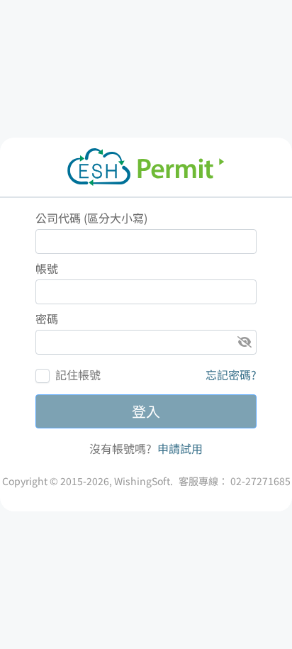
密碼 (46, 318)
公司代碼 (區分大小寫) (91, 217)
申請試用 (179, 448)
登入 (146, 411)
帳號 (46, 268)
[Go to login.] (146, 167)
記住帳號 (78, 374)
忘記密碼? (231, 374)
